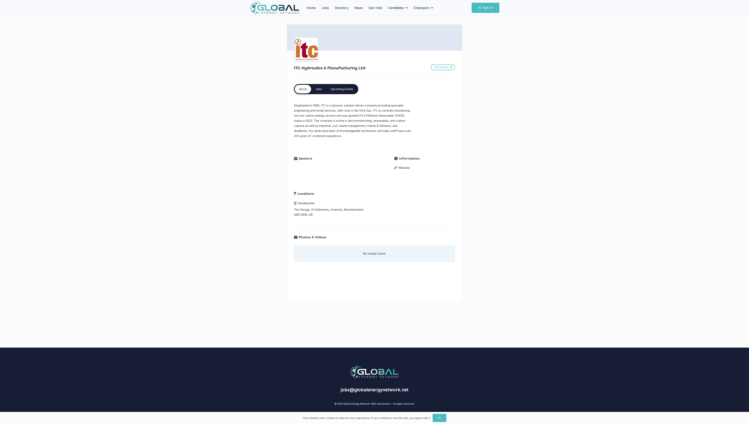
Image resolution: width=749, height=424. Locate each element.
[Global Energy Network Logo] (374, 371)
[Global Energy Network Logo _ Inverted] (275, 8)
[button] (406, 8)
